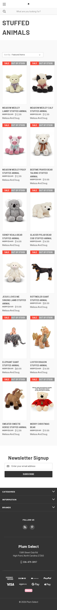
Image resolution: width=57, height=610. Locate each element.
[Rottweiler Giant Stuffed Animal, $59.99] (42, 272)
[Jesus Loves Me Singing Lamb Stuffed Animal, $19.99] (14, 272)
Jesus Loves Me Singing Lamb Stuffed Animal (14, 300)
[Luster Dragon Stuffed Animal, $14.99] (42, 337)
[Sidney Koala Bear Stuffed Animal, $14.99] (14, 210)
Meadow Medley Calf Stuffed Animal (41, 109)
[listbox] (26, 54)
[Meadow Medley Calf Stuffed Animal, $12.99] (42, 83)
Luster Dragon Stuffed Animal (38, 364)
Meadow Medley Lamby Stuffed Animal (14, 109)
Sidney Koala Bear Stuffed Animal (12, 237)
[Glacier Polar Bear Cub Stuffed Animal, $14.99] (42, 210)
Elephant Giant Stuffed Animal (10, 364)
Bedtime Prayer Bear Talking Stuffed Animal (41, 173)
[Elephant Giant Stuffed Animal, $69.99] (14, 337)
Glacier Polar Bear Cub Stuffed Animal (41, 237)
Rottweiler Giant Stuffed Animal (39, 298)
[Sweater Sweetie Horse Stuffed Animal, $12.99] (14, 399)
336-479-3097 (30, 562)
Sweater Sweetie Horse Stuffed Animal (14, 426)
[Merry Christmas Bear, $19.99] (42, 399)
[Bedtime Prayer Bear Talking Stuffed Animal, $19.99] (42, 145)
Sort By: (7, 55)
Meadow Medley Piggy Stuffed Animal (14, 171)
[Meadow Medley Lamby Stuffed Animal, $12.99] (14, 83)
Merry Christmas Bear (39, 426)
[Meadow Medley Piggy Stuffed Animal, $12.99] (14, 145)
